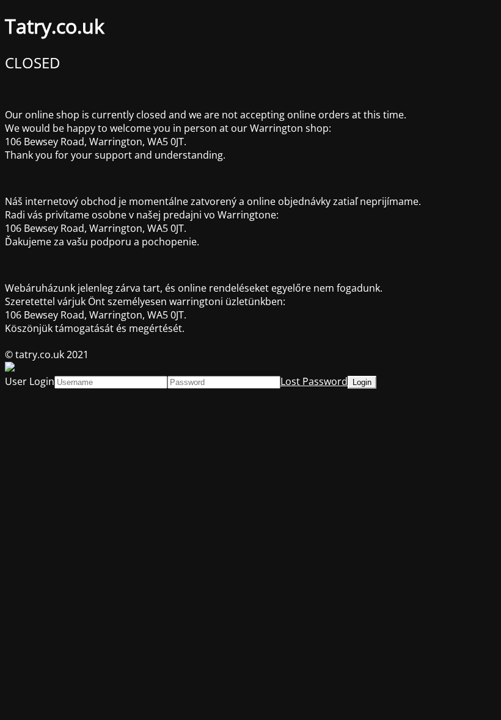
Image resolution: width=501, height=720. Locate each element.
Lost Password (314, 381)
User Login (29, 381)
